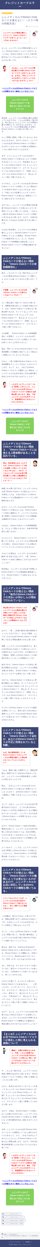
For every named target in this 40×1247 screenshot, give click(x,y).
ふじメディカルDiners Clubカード (12, 1214)
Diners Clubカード (7, 13)
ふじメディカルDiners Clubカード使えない (14, 1220)
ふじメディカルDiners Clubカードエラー (13, 1217)
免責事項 (27, 1241)
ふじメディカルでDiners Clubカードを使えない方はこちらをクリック (20, 104)
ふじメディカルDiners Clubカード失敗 (13, 1223)
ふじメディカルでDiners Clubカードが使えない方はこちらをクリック (20, 425)
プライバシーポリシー (16, 1241)
